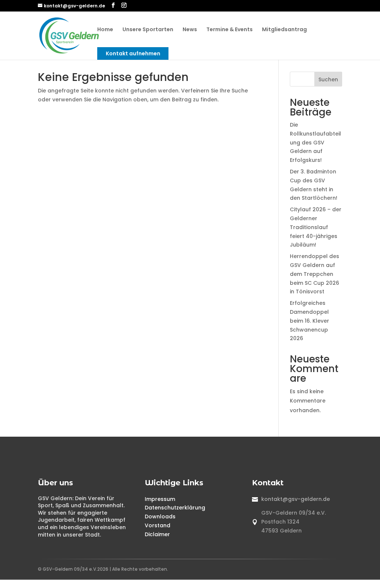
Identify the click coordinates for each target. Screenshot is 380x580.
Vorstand (157, 525)
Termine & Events (229, 30)
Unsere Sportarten (147, 30)
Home (105, 30)
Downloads (160, 516)
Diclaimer (157, 534)
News (190, 30)
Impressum (160, 499)
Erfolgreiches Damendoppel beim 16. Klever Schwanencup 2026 (309, 320)
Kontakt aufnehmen (133, 53)
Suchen (328, 79)
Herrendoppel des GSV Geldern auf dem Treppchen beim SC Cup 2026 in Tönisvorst (314, 273)
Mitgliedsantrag (284, 30)
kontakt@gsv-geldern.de (295, 499)
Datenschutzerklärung (175, 507)
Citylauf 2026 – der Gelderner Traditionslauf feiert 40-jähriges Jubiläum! (315, 227)
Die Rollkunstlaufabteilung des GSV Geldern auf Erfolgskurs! (315, 142)
